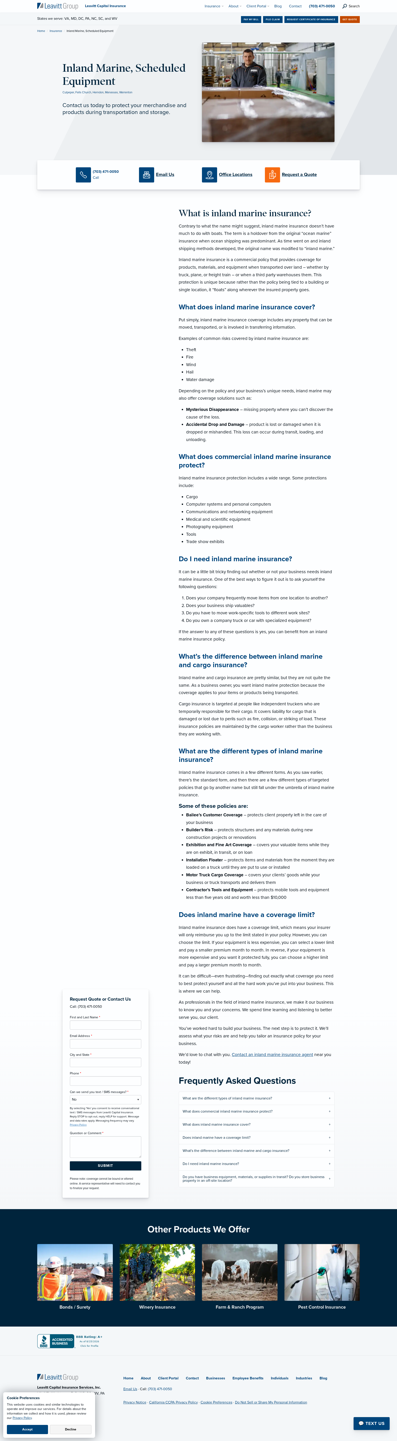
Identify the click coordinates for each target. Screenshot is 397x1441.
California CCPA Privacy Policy (173, 1402)
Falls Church (83, 92)
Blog (323, 1378)
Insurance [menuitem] (212, 6)
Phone (75, 1073)
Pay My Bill (251, 19)
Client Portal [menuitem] (256, 6)
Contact (192, 1378)
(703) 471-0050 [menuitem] (322, 6)
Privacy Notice (134, 1402)
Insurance (56, 31)
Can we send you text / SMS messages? (99, 1092)
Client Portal (168, 1378)
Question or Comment (86, 1133)
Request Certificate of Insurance (311, 19)
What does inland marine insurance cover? (216, 1124)
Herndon (98, 92)
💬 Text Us (371, 1423)
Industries (304, 1378)
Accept (27, 1429)
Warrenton (125, 92)
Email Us (130, 1389)
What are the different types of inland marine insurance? (227, 1098)
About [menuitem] (233, 6)
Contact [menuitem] (295, 6)
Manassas (111, 92)
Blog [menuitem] (278, 6)
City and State (80, 1055)
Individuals (280, 1378)
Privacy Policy (22, 1418)
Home (41, 31)
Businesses (215, 1378)
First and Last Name (85, 1017)
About (146, 1378)
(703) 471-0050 (160, 1389)
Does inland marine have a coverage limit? (216, 1137)
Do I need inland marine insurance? (211, 1164)
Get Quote (350, 19)
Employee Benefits (248, 1378)
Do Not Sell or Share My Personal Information (271, 1402)
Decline (70, 1429)
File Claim (273, 19)
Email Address (81, 1036)
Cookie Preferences (216, 1402)
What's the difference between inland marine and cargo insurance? (236, 1150)
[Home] (57, 1377)
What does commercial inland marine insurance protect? (227, 1111)
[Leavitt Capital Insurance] (57, 6)
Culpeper (68, 92)
